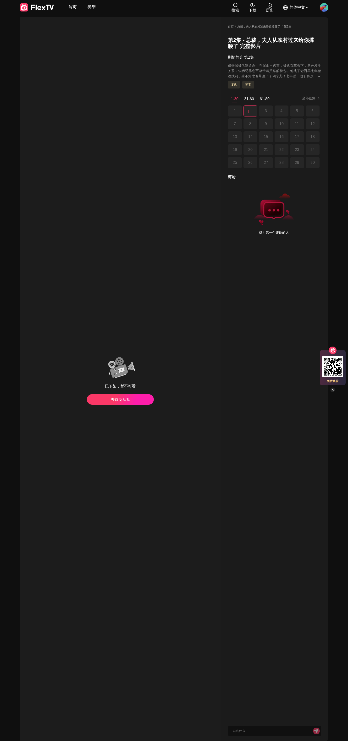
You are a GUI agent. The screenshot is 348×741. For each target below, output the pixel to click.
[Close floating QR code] (333, 390)
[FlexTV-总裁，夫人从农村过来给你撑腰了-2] (250, 110)
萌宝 (248, 84)
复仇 (234, 84)
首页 (72, 7)
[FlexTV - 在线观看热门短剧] (37, 7)
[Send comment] (316, 731)
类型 (91, 7)
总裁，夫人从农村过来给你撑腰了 (258, 26)
